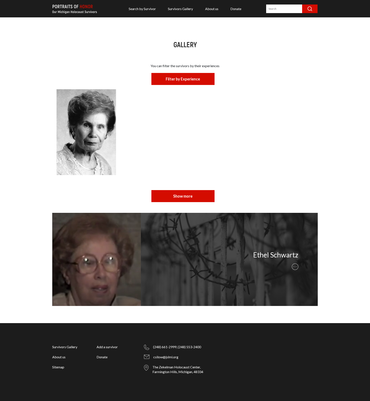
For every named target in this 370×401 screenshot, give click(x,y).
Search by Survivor (142, 9)
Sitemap (58, 367)
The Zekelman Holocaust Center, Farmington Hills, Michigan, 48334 (177, 369)
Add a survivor (107, 347)
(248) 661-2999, (165, 347)
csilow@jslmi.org (165, 357)
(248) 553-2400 (189, 347)
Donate (235, 9)
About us (211, 9)
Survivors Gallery (180, 9)
